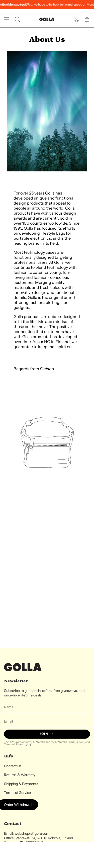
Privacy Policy (76, 742)
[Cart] (87, 19)
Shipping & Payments (21, 784)
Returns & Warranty (19, 774)
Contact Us (13, 766)
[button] (17, 19)
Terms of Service (14, 744)
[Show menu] (7, 19)
